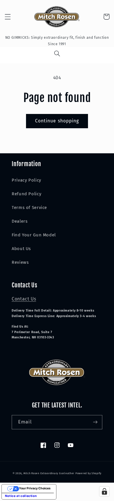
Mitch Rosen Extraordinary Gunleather (48, 473)
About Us (21, 248)
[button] (7, 16)
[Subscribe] (95, 422)
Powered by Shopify (88, 473)
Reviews (20, 262)
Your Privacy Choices (35, 488)
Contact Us (24, 299)
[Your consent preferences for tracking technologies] (104, 491)
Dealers (19, 221)
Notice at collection (21, 496)
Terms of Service (29, 207)
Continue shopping (57, 121)
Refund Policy (26, 193)
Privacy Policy (26, 180)
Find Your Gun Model (34, 235)
